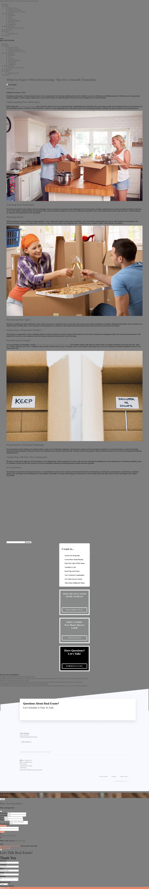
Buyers (6, 6)
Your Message (4, 824)
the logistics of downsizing (27, 106)
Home (6, 4)
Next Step (3, 826)
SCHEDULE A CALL (74, 666)
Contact (6, 31)
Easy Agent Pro (38, 770)
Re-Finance (12, 22)
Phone (2, 820)
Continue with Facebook (8, 835)
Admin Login (124, 776)
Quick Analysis (13, 8)
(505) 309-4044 (7, 40)
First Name (3, 813)
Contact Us (115, 712)
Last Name (3, 815)
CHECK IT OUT (74, 638)
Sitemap (113, 776)
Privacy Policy (103, 776)
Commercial (12, 24)
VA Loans (11, 19)
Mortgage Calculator (14, 10)
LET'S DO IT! (5, 848)
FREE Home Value (74, 610)
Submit (2, 832)
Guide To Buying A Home (16, 11)
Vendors (6, 35)
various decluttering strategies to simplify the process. (53, 345)
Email (2, 817)
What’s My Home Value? (16, 28)
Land (9, 17)
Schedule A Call (13, 33)
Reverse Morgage (13, 21)
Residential (11, 15)
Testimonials (8, 30)
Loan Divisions (9, 13)
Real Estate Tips (9, 26)
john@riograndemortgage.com (28, 737)
